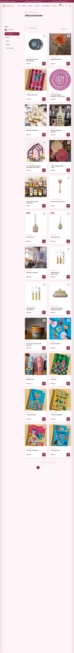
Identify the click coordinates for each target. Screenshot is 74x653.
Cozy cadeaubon (46, 5)
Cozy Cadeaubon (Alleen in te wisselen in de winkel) (33, 166)
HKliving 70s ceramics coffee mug (32, 202)
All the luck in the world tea (58, 201)
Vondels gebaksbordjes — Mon (57, 166)
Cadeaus (38, 6)
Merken (24, 6)
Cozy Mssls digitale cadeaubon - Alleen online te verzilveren (58, 95)
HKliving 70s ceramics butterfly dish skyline (57, 308)
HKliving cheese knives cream (55, 273)
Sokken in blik (30, 379)
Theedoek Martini (31, 415)
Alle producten (9, 33)
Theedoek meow (55, 450)
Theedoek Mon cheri (31, 95)
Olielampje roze (30, 237)
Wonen (31, 6)
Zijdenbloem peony (56, 59)
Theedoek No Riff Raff (57, 415)
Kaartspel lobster (55, 343)
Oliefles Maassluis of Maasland (56, 131)
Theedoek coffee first (32, 450)
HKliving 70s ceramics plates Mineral (32, 60)
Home (19, 5)
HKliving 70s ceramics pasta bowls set (33, 344)
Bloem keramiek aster (32, 130)
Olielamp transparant (32, 272)
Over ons (54, 5)
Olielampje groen (55, 237)
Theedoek (53, 379)
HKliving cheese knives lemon (30, 308)
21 (53, 467)
